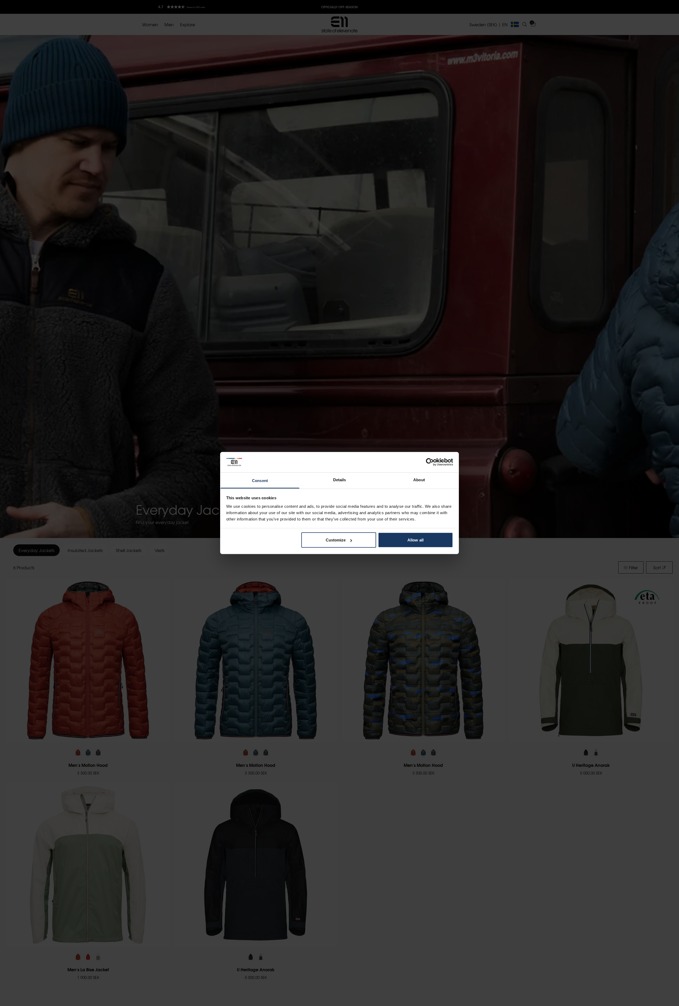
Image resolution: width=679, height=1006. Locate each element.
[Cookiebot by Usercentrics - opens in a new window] (430, 462)
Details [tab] (339, 479)
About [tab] (419, 479)
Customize (336, 540)
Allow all (415, 540)
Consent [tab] (260, 480)
